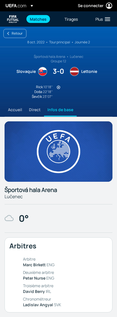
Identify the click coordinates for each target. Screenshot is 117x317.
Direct (35, 109)
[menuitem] (42, 19)
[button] (101, 19)
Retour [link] (17, 33)
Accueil (15, 109)
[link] (38, 19)
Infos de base (60, 109)
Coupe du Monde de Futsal (13, 19)
